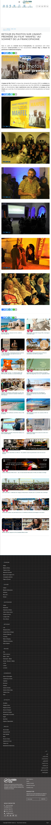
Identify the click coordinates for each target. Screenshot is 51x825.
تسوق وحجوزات (45, 772)
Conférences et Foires (7, 678)
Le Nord (4, 665)
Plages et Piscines (7, 579)
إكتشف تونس (45, 756)
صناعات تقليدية (45, 763)
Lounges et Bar (6, 616)
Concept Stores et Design (8, 632)
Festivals (5, 685)
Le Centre (5, 667)
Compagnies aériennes (8, 577)
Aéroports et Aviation (7, 712)
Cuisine (4, 605)
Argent (4, 716)
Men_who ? (5, 594)
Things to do (5, 743)
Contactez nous (29, 787)
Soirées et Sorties (6, 687)
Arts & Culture (6, 729)
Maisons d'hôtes (6, 567)
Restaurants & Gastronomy (8, 745)
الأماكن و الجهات (44, 768)
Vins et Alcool (6, 619)
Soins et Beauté (6, 643)
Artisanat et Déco (6, 629)
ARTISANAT (7, 624)
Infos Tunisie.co (29, 779)
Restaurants (5, 607)
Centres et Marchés (7, 634)
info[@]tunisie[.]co (9, 813)
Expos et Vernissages (7, 676)
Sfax (4, 652)
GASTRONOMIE (8, 602)
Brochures (5, 683)
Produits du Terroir (7, 614)
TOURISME (6, 562)
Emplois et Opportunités (8, 721)
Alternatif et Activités (7, 572)
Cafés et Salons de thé (8, 612)
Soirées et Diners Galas (8, 690)
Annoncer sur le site (30, 785)
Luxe (4, 627)
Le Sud (4, 663)
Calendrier (5, 681)
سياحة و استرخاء (45, 759)
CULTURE (6, 584)
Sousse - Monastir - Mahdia (8, 661)
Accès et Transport (7, 709)
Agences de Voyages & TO (8, 574)
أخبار (47, 754)
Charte (27, 781)
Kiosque (4, 596)
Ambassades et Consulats (8, 714)
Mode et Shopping (7, 638)
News (4, 736)
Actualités (5, 703)
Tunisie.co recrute (30, 783)
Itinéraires (5, 592)
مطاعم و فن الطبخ (44, 770)
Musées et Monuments (8, 590)
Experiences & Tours (7, 741)
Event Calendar (6, 734)
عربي (46, 751)
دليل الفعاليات (45, 765)
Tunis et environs (6, 654)
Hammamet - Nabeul (7, 658)
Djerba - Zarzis (6, 656)
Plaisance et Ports (7, 707)
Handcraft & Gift (6, 732)
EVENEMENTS (7, 673)
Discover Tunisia (6, 738)
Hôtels (4, 565)
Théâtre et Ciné (6, 692)
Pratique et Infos (6, 705)
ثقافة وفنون (45, 761)
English (6, 726)
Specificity (5, 719)
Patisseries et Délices (7, 609)
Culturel (4, 587)
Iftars (4, 694)
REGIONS (6, 648)
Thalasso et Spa (6, 570)
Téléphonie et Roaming (7, 641)
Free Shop (5, 636)
